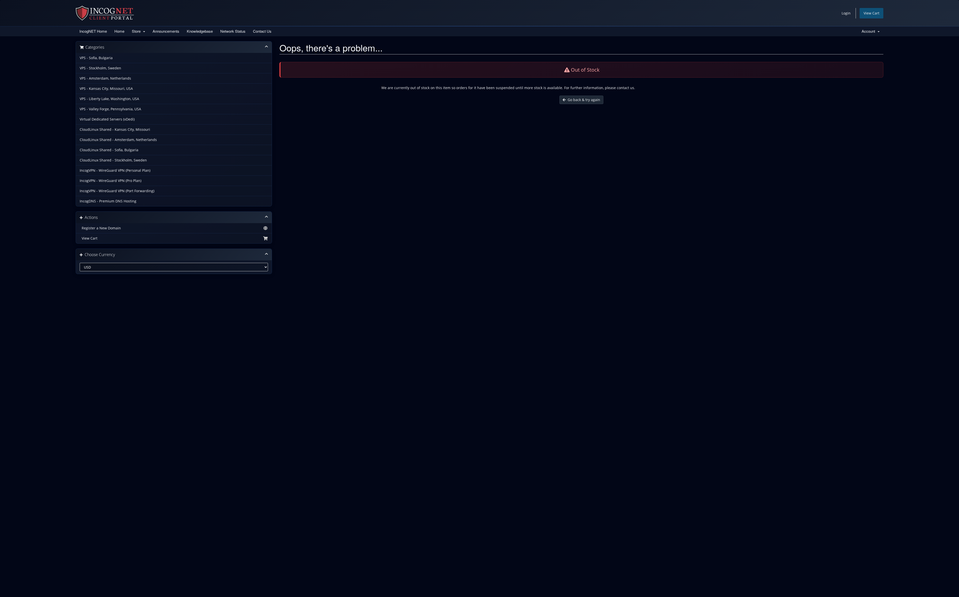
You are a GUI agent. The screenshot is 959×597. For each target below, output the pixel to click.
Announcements (166, 31)
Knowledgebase (200, 31)
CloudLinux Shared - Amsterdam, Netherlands (118, 140)
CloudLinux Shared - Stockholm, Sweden (113, 160)
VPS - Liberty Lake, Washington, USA (109, 99)
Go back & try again (583, 99)
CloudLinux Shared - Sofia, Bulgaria (109, 150)
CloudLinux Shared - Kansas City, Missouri (115, 129)
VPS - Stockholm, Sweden (100, 68)
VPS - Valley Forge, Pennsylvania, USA (110, 109)
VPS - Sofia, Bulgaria (96, 58)
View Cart (871, 13)
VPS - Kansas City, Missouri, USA (106, 88)
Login (846, 13)
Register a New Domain (100, 228)
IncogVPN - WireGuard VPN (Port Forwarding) (117, 191)
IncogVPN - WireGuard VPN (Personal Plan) (115, 170)
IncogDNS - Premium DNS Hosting (108, 201)
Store (137, 31)
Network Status (232, 31)
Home (119, 31)
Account (869, 31)
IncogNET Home (93, 31)
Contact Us (262, 31)
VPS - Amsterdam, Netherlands (105, 78)
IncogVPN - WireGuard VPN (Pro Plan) (110, 180)
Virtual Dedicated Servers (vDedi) (107, 119)
